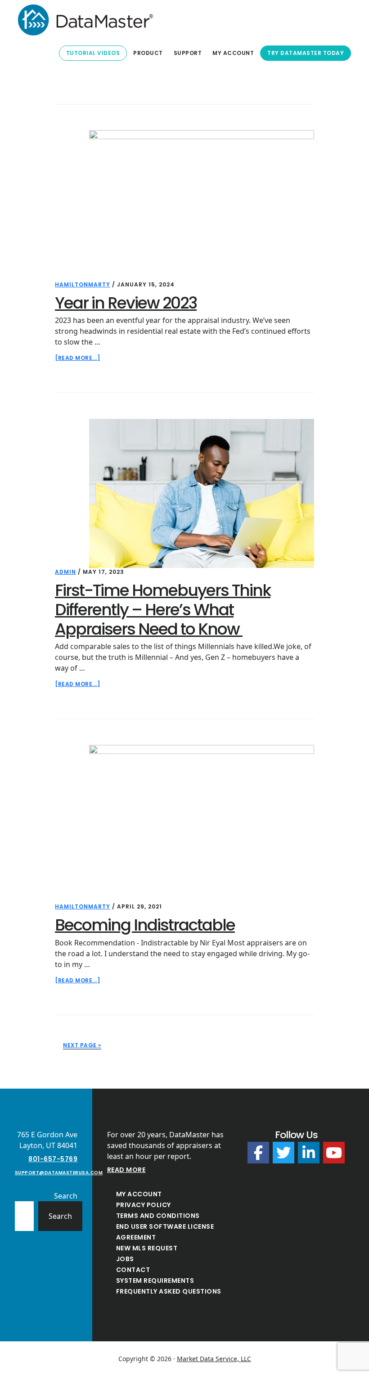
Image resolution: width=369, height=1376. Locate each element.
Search (65, 1196)
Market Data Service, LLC (214, 1358)
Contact (133, 1269)
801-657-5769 (52, 1158)
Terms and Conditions (158, 1215)
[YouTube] (334, 1152)
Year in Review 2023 (126, 302)
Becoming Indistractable (145, 924)
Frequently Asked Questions (168, 1291)
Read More (126, 1169)
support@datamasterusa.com (59, 1172)
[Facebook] (258, 1152)
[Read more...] (77, 358)
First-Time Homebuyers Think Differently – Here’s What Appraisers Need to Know (162, 609)
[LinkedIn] (309, 1152)
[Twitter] (283, 1152)
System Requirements (155, 1280)
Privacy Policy (143, 1204)
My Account (139, 1194)
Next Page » (82, 1045)
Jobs (125, 1258)
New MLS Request (147, 1248)
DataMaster (85, 20)
